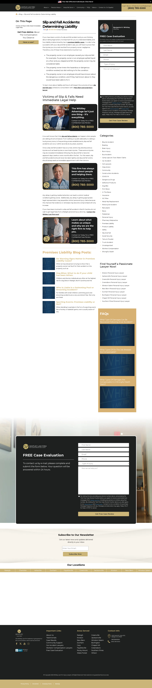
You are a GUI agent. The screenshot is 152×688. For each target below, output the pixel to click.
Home (16, 14)
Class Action (106, 167)
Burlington (95, 643)
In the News (106, 192)
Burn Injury (106, 151)
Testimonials (51, 638)
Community (80, 7)
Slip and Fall (106, 233)
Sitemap (57, 683)
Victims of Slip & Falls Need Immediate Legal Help (28, 26)
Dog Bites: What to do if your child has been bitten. (74, 274)
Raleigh (80, 635)
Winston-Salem (97, 640)
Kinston (80, 638)
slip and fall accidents (69, 136)
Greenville (95, 635)
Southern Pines (97, 650)
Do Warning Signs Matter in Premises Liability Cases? (75, 260)
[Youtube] (24, 644)
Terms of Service (114, 108)
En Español (109, 7)
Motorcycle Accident (109, 205)
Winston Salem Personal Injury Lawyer (115, 285)
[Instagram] (28, 644)
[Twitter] (20, 644)
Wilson (94, 653)
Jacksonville (96, 638)
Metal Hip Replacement (110, 201)
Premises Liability (108, 223)
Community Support (54, 643)
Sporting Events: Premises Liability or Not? (75, 303)
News (104, 211)
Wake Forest (82, 653)
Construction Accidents (110, 173)
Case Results (51, 640)
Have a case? (28, 42)
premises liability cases (76, 42)
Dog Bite (105, 186)
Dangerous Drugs (108, 180)
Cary (79, 645)
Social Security (107, 236)
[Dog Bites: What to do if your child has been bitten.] (49, 278)
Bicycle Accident (108, 142)
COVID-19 (105, 176)
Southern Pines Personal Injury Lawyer (116, 301)
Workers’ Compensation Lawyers (59, 648)
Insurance (105, 195)
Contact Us (102, 7)
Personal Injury (107, 217)
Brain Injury (106, 148)
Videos (94, 7)
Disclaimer (35, 683)
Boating (105, 145)
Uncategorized (107, 245)
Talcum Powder (108, 239)
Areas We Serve (68, 7)
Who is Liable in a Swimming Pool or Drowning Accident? (75, 288)
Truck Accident (107, 242)
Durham (80, 643)
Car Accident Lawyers (54, 645)
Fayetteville (81, 648)
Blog (20, 14)
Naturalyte (106, 208)
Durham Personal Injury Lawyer (113, 292)
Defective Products (109, 183)
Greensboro (96, 648)
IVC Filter (105, 198)
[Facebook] (16, 644)
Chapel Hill (95, 645)
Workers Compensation (110, 248)
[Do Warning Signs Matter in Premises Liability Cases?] (49, 264)
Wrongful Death (108, 252)
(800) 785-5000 (137, 8)
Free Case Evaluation (54, 650)
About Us (50, 635)
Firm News (106, 189)
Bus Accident (106, 154)
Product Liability (108, 227)
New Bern (81, 640)
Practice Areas (55, 7)
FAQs (88, 7)
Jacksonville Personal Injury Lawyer (114, 276)
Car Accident (106, 161)
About (46, 7)
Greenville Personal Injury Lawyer (114, 279)
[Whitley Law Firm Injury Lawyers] (25, 7)
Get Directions (115, 639)
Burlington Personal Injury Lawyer (114, 295)
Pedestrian (106, 214)
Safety (104, 230)
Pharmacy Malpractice (110, 220)
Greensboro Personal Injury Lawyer (114, 282)
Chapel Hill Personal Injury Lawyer (114, 298)
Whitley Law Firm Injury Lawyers (63, 675)
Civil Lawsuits (106, 164)
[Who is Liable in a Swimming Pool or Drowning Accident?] (49, 293)
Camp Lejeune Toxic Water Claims (114, 158)
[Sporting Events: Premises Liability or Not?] (49, 307)
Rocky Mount (82, 650)
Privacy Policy (125, 108)
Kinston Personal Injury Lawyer (113, 273)
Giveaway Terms (47, 683)
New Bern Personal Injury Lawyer (114, 288)
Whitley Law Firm (116, 102)
